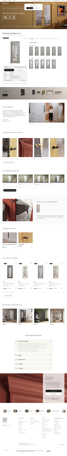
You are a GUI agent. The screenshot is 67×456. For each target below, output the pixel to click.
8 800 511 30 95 (28, 443)
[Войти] (63, 3)
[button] (10, 147)
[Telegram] (49, 398)
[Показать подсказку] (41, 43)
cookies (22, 450)
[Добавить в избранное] (26, 38)
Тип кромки (37, 38)
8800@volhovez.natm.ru (33, 444)
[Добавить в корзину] (16, 248)
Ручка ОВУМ (21, 244)
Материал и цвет (43, 38)
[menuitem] (16, 3)
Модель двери (31, 38)
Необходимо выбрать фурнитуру (20, 67)
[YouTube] (63, 444)
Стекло (48, 38)
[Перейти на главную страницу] (6, 3)
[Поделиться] (24, 38)
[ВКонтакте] (46, 398)
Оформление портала (54, 38)
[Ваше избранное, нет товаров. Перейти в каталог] (62, 3)
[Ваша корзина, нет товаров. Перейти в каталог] (61, 3)
